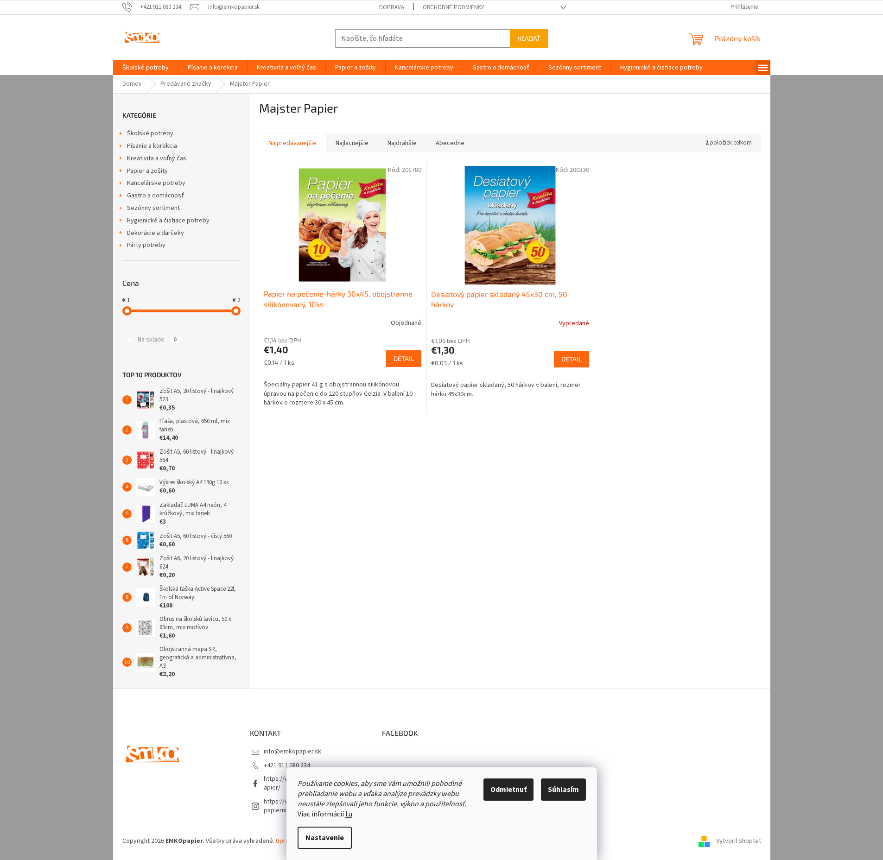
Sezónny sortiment (153, 208)
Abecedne (450, 143)
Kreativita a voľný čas (156, 158)
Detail (404, 358)
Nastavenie (324, 838)
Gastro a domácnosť (155, 195)
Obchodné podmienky (453, 7)
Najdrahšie (402, 143)
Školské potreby (150, 133)
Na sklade (157, 339)
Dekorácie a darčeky (155, 233)
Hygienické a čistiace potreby (168, 220)
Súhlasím (563, 789)
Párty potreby (146, 245)
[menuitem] (145, 67)
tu (348, 814)
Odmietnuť (508, 789)
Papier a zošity (147, 171)
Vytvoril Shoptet (738, 841)
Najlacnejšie (352, 143)
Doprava (391, 7)
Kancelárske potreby (156, 183)
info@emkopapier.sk (292, 751)
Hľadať (528, 38)
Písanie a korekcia (152, 146)
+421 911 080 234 (287, 765)
